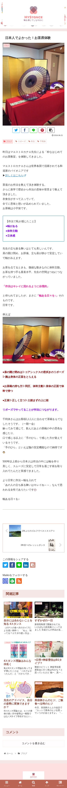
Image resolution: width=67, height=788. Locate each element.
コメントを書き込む (33, 743)
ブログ (9, 141)
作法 (33, 141)
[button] (60, 577)
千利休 (43, 141)
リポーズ (22, 141)
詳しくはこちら (14, 175)
